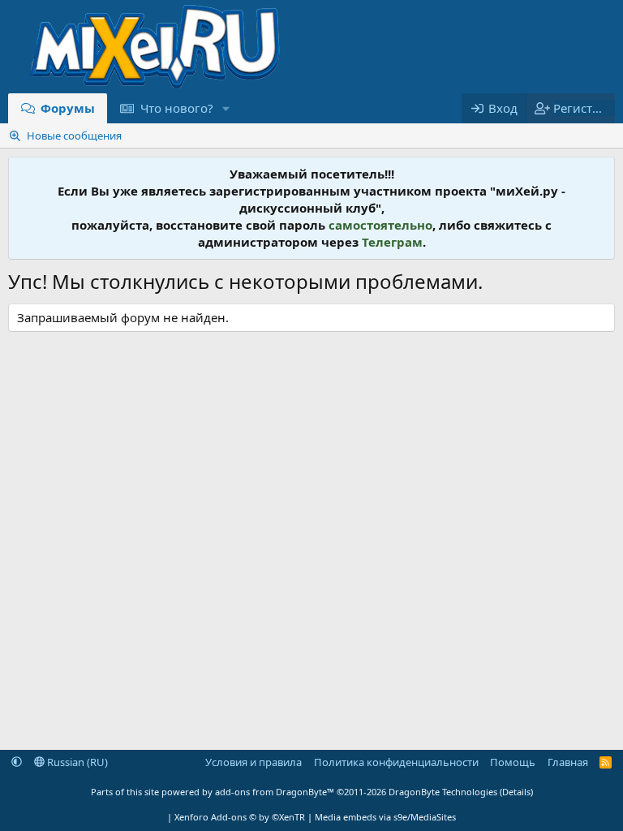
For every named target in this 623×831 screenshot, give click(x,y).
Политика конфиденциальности (396, 762)
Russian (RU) (76, 762)
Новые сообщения (74, 135)
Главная (568, 762)
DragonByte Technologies (443, 792)
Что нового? (176, 108)
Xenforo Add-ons (239, 817)
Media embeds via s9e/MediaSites (385, 817)
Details (516, 792)
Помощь (512, 762)
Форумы (68, 108)
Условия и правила (253, 762)
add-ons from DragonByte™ (274, 792)
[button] (225, 108)
